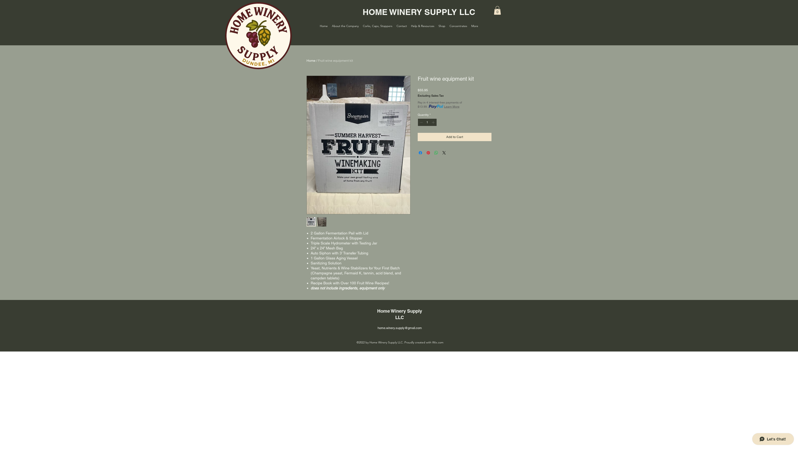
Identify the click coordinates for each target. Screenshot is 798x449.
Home (311, 61)
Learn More (451, 106)
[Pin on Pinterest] (428, 152)
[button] (497, 10)
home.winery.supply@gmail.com (400, 328)
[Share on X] (444, 152)
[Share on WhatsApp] (436, 152)
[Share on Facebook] (420, 152)
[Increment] (433, 122)
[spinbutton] (427, 122)
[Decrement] (421, 122)
